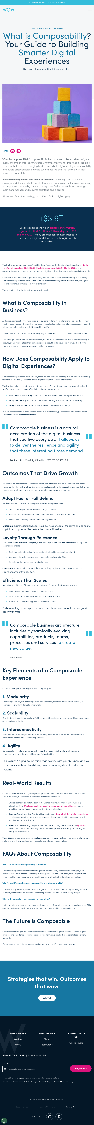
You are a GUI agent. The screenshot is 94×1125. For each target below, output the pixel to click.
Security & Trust (22, 1107)
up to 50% (81, 825)
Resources (47, 1044)
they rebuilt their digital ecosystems (72, 814)
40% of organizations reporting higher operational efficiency (49, 806)
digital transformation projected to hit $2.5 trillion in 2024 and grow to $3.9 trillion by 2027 (46, 231)
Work (18, 1044)
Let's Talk (47, 998)
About (47, 1039)
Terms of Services (61, 1082)
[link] (8, 9)
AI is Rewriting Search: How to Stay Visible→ (47, 2)
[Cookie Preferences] (4, 1121)
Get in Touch (76, 1042)
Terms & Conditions (47, 1107)
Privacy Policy (44, 1082)
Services (17, 1039)
